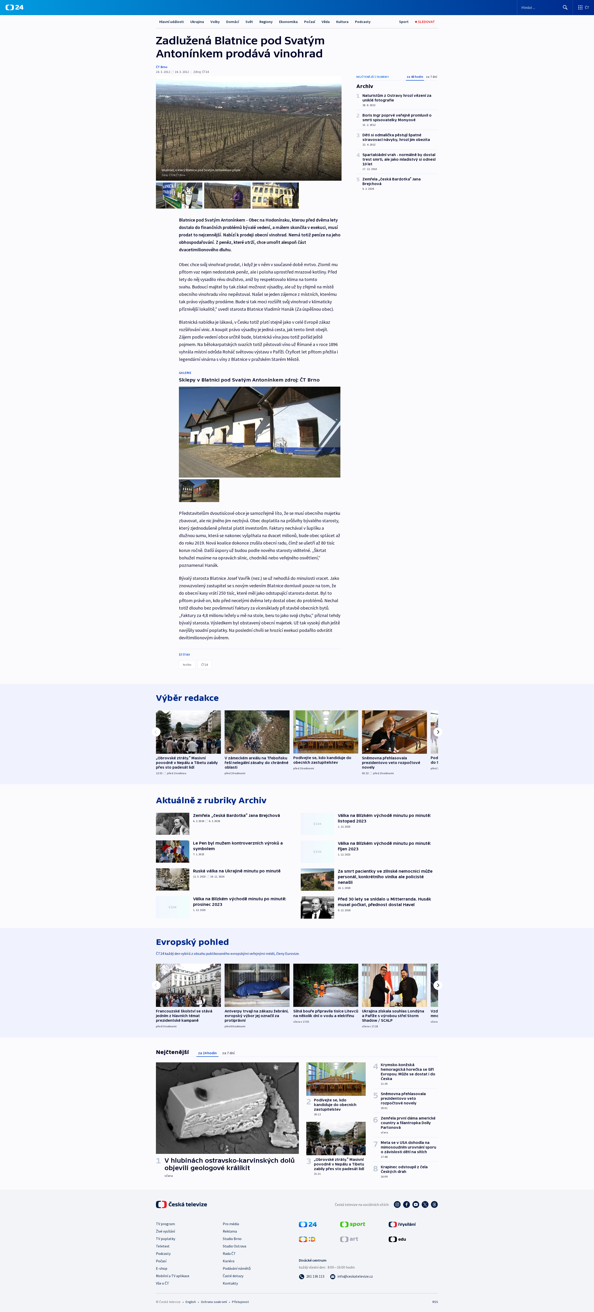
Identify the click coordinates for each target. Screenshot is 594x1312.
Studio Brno (232, 1238)
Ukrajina (197, 21)
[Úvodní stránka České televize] (182, 1204)
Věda (326, 21)
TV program (165, 1223)
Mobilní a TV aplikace (172, 1275)
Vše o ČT (162, 1283)
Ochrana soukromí (214, 1302)
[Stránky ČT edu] (397, 1239)
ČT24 (204, 665)
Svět (249, 21)
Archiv (187, 665)
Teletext (163, 1246)
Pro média (231, 1223)
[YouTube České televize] (416, 1204)
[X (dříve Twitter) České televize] (425, 1204)
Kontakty (230, 1283)
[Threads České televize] (434, 1204)
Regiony (266, 21)
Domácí (232, 21)
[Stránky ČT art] (349, 1239)
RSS (435, 1302)
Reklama (230, 1231)
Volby (215, 21)
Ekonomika (288, 21)
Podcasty (363, 21)
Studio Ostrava (234, 1246)
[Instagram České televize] (397, 1204)
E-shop (161, 1268)
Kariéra (228, 1261)
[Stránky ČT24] (308, 1224)
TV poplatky (165, 1238)
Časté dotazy (233, 1275)
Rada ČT (229, 1253)
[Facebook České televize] (406, 1204)
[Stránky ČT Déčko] (307, 1239)
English (191, 1302)
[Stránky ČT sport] (352, 1224)
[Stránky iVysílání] (402, 1224)
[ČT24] (14, 7)
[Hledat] (565, 7)
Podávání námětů (237, 1268)
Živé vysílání (165, 1231)
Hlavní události (171, 21)
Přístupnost (240, 1302)
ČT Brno (161, 67)
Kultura (342, 21)
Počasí (309, 21)
